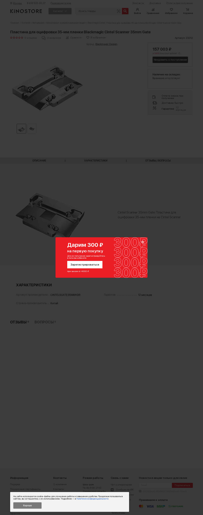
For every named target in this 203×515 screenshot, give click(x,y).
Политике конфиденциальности (92, 499)
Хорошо (27, 505)
